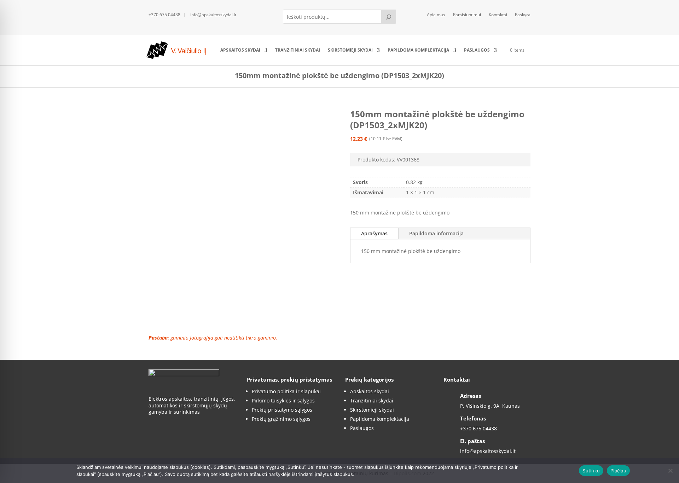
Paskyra (522, 15)
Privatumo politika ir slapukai (286, 391)
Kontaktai (498, 15)
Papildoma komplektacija (418, 50)
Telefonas (473, 418)
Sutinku (591, 470)
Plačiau (618, 470)
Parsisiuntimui (467, 15)
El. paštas (472, 440)
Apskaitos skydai (240, 50)
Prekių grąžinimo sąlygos (281, 419)
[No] (670, 470)
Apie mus (436, 15)
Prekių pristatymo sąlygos (282, 409)
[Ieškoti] (388, 17)
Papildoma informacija (436, 233)
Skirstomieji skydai (350, 50)
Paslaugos (477, 50)
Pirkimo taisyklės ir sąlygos (283, 400)
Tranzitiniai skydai (297, 50)
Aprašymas (374, 233)
